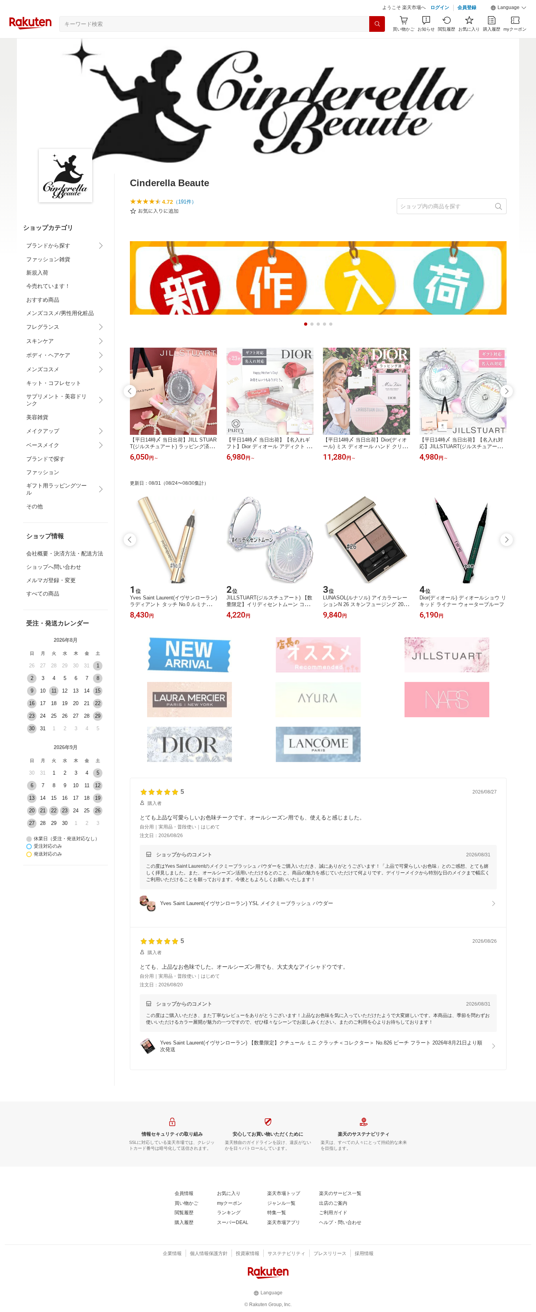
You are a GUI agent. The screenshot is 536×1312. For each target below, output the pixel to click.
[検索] (377, 24)
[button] (508, 8)
